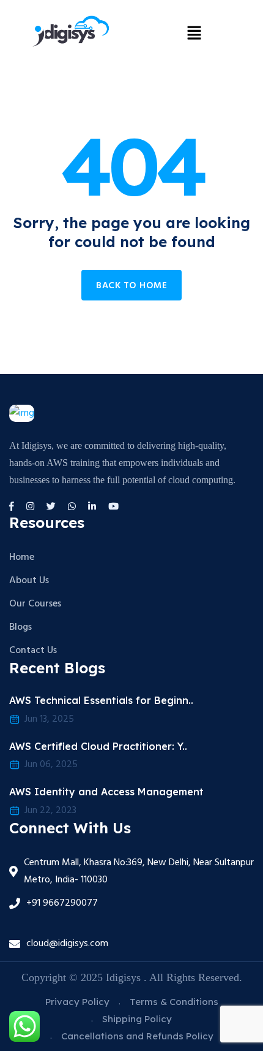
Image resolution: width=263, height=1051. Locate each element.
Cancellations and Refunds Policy (137, 1036)
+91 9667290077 (62, 903)
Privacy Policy (77, 1001)
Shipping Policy (137, 1019)
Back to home (131, 285)
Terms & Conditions (174, 1001)
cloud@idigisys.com (67, 944)
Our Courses (35, 604)
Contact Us (33, 651)
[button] (194, 32)
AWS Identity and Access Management (106, 791)
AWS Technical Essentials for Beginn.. (101, 700)
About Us (29, 581)
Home (21, 557)
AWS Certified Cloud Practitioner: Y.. (98, 746)
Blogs (20, 627)
